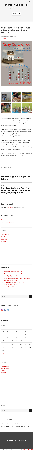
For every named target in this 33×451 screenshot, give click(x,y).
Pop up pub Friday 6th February (13, 271)
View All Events (5, 220)
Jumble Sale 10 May (9, 287)
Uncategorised (7, 167)
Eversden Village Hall (16, 4)
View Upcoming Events (7, 222)
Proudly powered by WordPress (16, 440)
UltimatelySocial (28, 450)
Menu (15, 14)
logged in (11, 207)
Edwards (5, 38)
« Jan (2, 353)
